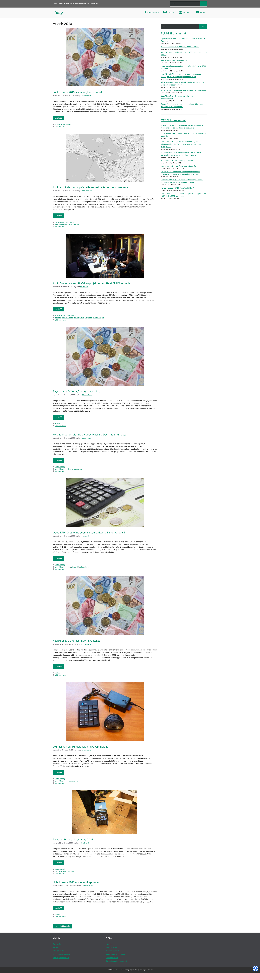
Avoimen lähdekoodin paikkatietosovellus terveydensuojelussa (90, 187)
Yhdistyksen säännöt (61, 954)
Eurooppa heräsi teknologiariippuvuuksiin (177, 160)
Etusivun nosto (60, 124)
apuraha (58, 318)
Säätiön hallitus (112, 958)
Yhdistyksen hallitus (61, 958)
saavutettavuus (73, 781)
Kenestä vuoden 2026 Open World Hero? (177, 188)
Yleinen (68, 124)
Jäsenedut (57, 944)
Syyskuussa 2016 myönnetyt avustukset (77, 391)
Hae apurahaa (111, 947)
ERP (86, 318)
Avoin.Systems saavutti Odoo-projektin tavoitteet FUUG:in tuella (91, 283)
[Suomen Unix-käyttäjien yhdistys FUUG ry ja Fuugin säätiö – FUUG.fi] (58, 13)
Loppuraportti (70, 222)
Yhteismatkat (58, 951)
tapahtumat (78, 469)
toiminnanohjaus (98, 318)
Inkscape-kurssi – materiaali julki (174, 60)
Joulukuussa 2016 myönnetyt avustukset (77, 92)
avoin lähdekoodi (67, 318)
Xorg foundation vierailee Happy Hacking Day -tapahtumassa (90, 434)
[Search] (203, 26)
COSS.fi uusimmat (173, 120)
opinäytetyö (72, 224)
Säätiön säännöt (112, 951)
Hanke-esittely (60, 222)
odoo (90, 318)
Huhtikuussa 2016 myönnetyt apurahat (76, 882)
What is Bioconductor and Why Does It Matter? (180, 47)
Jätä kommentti (60, 126)
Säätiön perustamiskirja (115, 954)
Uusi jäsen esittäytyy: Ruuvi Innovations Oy (178, 166)
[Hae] (203, 3)
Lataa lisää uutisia (62, 926)
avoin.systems (79, 318)
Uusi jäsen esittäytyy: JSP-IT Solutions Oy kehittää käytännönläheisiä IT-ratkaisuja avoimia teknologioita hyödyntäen (182, 144)
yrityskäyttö (75, 567)
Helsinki (70, 469)
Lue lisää (58, 118)
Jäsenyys (56, 947)
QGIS (78, 224)
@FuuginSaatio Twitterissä (116, 961)
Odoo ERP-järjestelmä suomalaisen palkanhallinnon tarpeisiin (89, 532)
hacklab (58, 871)
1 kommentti (59, 226)
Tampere (71, 871)
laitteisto (64, 871)
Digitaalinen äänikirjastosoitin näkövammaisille (80, 746)
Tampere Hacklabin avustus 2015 (73, 839)
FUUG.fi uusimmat (173, 33)
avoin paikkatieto (61, 224)
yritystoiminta (84, 567)
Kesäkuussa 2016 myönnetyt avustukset (77, 640)
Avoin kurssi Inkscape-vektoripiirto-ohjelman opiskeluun (183, 90)
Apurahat (109, 944)
